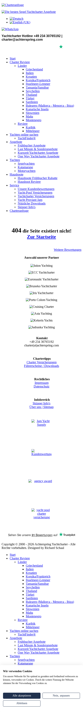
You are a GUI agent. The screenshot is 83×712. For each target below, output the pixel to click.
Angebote (16, 142)
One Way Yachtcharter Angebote (38, 156)
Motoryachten (26, 171)
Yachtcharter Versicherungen (36, 196)
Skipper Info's (26, 207)
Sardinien (32, 102)
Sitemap (48, 407)
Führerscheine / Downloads (41, 366)
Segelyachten (26, 163)
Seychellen (33, 91)
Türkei (30, 98)
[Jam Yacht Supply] (41, 429)
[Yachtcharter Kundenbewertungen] (41, 459)
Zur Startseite (41, 236)
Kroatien (31, 76)
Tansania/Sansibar (37, 87)
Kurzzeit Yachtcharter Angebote (38, 152)
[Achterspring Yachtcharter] (29, 11)
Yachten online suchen (24, 134)
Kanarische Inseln (37, 109)
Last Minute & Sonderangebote (38, 149)
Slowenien (32, 113)
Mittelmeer (32, 131)
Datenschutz (41, 386)
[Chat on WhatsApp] (10, 29)
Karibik (30, 127)
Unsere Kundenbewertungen (36, 189)
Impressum (42, 382)
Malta (29, 116)
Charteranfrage (19, 210)
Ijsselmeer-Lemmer (38, 84)
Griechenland (34, 69)
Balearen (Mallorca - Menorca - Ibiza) (50, 105)
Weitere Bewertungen (67, 249)
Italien (30, 73)
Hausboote (16, 174)
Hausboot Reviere (29, 181)
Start (13, 58)
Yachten (15, 160)
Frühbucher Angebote (32, 145)
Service (14, 185)
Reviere (23, 123)
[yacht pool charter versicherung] (41, 518)
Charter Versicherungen (42, 362)
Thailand (31, 94)
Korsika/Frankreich (38, 80)
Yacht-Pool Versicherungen (35, 192)
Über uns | (36, 407)
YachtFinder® (27, 138)
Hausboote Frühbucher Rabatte (37, 178)
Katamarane (25, 167)
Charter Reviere (20, 62)
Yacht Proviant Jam (30, 200)
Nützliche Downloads (32, 203)
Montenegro (33, 120)
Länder (22, 65)
